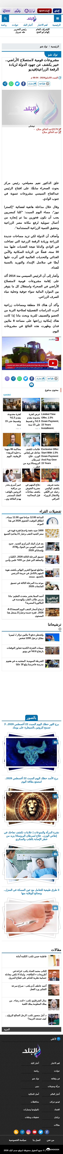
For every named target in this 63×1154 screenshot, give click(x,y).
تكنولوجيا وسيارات (31, 1109)
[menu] (57, 18)
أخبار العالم (55, 1094)
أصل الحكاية (33, 1094)
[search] (5, 18)
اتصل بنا (36, 1140)
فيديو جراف (55, 1102)
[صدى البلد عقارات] (17, 10)
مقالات (57, 1125)
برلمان (57, 1117)
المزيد (7, 1029)
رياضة (36, 1071)
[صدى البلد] (31, 18)
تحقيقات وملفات (32, 1117)
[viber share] (7, 378)
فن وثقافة (55, 1078)
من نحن (50, 1140)
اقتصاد (57, 1109)
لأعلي (54, 1039)
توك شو (43, 46)
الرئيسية (56, 25)
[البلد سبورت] (44, 10)
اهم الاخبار (42, 25)
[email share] (5, 83)
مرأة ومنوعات (54, 1086)
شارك (30, 84)
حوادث (15, 25)
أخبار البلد (28, 25)
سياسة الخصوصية (17, 1140)
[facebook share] (23, 83)
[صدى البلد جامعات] (29, 10)
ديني (37, 1086)
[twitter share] (17, 83)
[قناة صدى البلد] (57, 10)
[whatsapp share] (11, 83)
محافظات (35, 1102)
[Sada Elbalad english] (6, 10)
